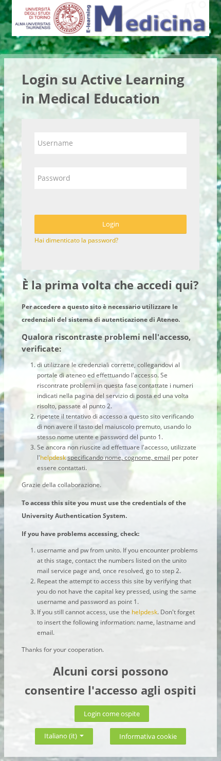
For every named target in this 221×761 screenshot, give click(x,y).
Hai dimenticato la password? (76, 240)
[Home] (110, 19)
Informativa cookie (148, 736)
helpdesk (53, 457)
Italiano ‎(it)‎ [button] (61, 734)
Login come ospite (112, 713)
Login (110, 224)
